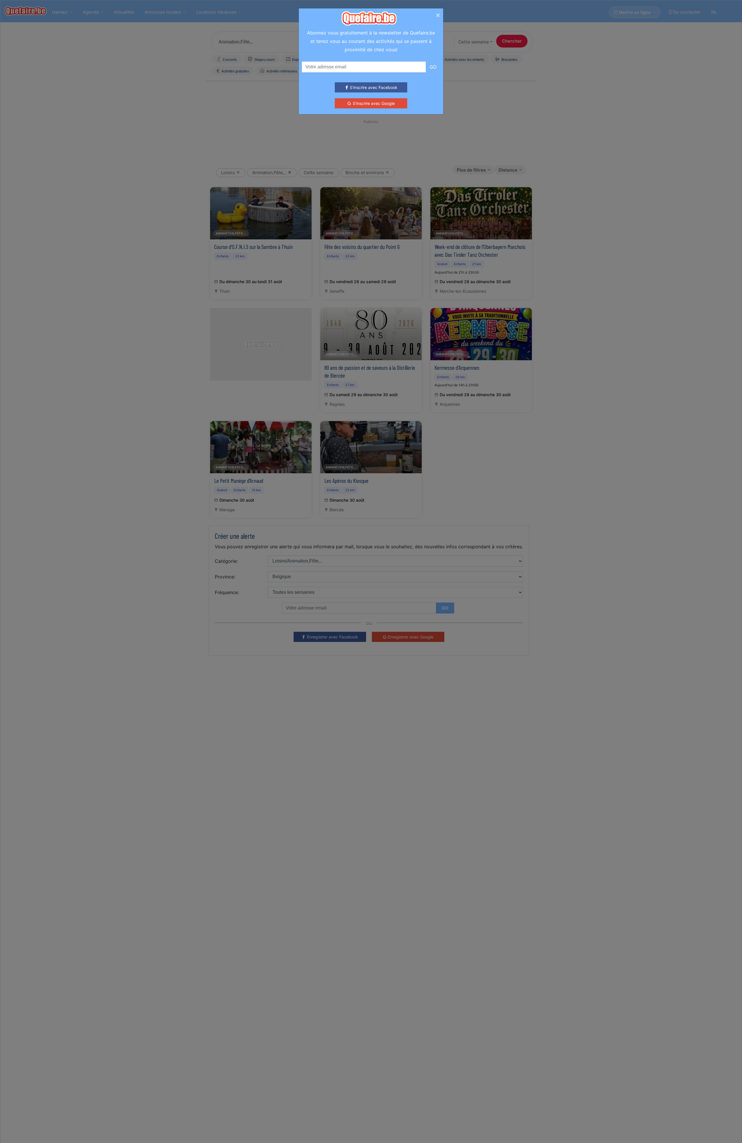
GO (433, 67)
